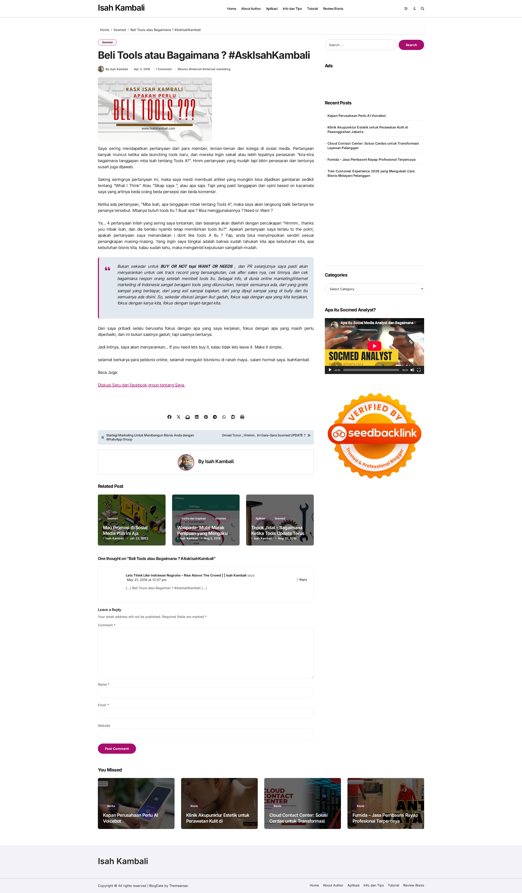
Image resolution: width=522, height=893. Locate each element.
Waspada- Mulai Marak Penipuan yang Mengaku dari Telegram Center (202, 533)
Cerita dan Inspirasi (193, 518)
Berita (111, 806)
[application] (374, 346)
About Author (251, 9)
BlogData (156, 886)
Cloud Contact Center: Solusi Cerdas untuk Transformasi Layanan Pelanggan (373, 145)
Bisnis (194, 806)
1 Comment (164, 69)
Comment (106, 625)
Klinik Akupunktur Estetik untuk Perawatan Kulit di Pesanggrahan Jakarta (367, 129)
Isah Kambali (121, 8)
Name (103, 684)
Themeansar (178, 886)
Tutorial (312, 9)
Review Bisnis (333, 9)
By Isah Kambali (117, 69)
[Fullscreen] (419, 370)
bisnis (183, 69)
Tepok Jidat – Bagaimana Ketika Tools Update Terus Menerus (277, 533)
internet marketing (217, 69)
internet (196, 69)
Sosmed (107, 42)
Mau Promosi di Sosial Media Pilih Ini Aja (125, 530)
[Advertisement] (373, 80)
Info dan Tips (292, 9)
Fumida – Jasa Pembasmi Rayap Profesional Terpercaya (371, 159)
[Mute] (412, 370)
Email (103, 705)
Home (231, 9)
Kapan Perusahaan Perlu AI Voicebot (356, 116)
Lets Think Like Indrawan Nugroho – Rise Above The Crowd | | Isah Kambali (186, 575)
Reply (303, 579)
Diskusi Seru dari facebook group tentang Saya (141, 385)
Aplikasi (272, 9)
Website (104, 726)
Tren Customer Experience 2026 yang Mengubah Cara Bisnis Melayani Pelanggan (371, 173)
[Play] (330, 370)
